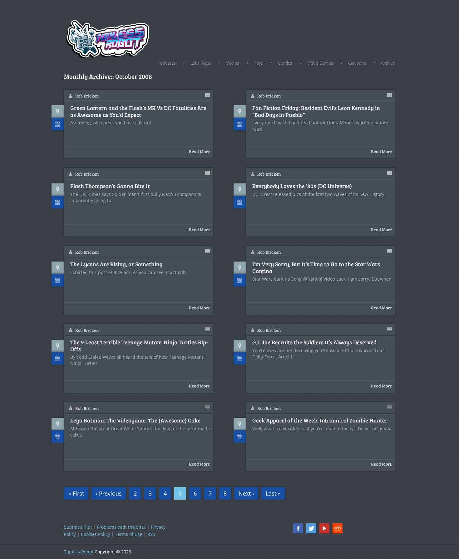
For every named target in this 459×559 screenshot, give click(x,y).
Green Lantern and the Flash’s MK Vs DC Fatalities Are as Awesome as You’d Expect (138, 111)
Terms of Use (128, 534)
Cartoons (357, 63)
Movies (232, 63)
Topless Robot (78, 552)
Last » (273, 493)
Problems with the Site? (121, 527)
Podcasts (166, 63)
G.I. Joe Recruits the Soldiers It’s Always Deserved (314, 342)
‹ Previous (109, 493)
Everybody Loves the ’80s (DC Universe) (302, 186)
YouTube (324, 528)
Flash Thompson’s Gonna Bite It (110, 186)
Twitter (311, 528)
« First (76, 493)
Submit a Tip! (78, 527)
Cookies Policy (95, 534)
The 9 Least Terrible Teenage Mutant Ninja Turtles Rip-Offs (139, 345)
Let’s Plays (200, 63)
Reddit (338, 528)
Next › (246, 493)
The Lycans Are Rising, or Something (116, 264)
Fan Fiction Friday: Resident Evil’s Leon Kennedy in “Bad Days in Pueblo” (316, 111)
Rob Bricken (87, 96)
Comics (285, 63)
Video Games (320, 63)
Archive (388, 63)
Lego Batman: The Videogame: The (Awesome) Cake (135, 420)
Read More (199, 151)
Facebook (298, 528)
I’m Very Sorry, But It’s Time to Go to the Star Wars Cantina (316, 267)
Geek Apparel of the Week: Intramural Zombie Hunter (319, 420)
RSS (151, 534)
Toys (258, 63)
